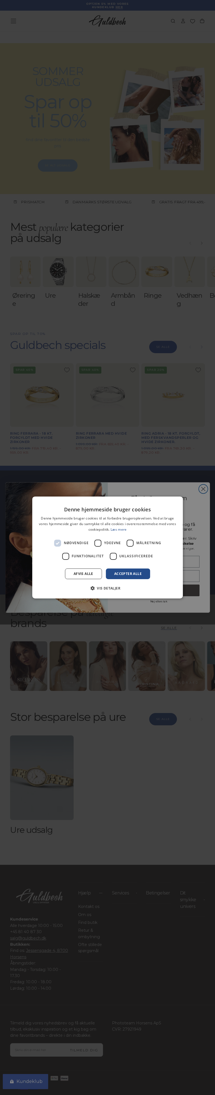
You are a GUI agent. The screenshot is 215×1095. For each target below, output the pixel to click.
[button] (107, 588)
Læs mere (119, 529)
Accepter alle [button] (128, 573)
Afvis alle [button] (83, 573)
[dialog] (107, 547)
